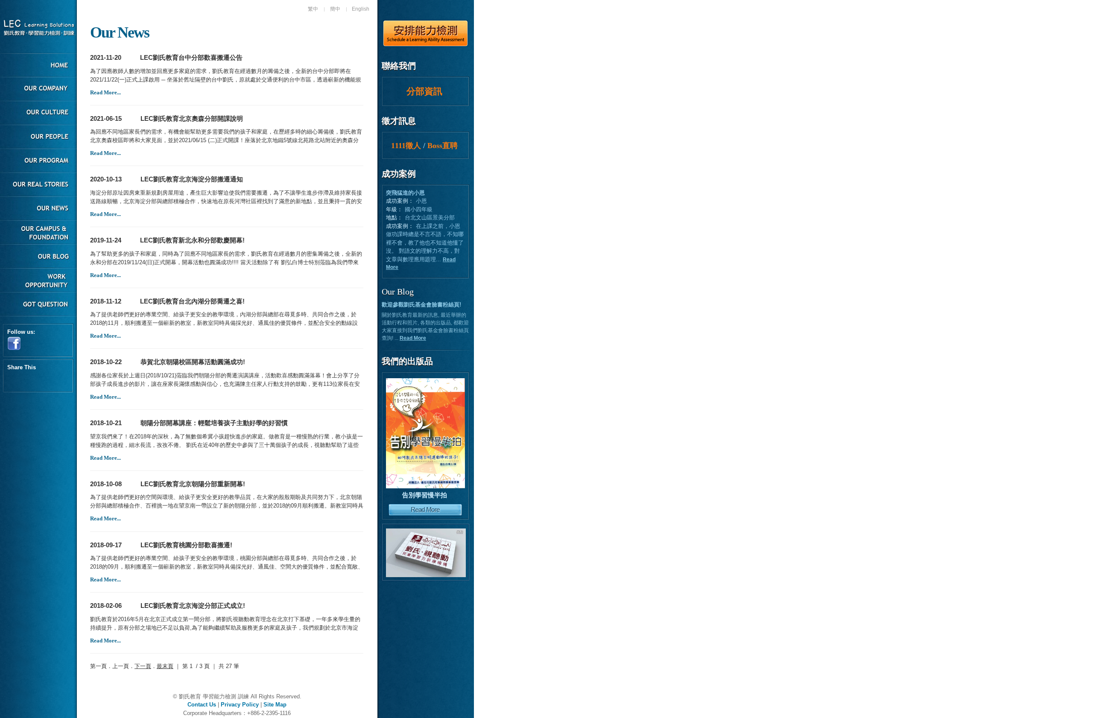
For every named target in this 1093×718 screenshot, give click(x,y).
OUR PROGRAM (38, 161)
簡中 (335, 9)
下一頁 (142, 666)
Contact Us (201, 704)
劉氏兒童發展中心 (38, 28)
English (360, 9)
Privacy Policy (240, 704)
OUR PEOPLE (38, 137)
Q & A (38, 305)
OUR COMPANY (38, 90)
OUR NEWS (38, 209)
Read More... (105, 92)
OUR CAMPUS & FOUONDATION (38, 233)
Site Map (274, 704)
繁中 (313, 9)
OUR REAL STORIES (38, 185)
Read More (413, 338)
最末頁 (165, 666)
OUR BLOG (38, 257)
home (38, 66)
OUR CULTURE (38, 114)
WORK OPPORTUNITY (38, 281)
